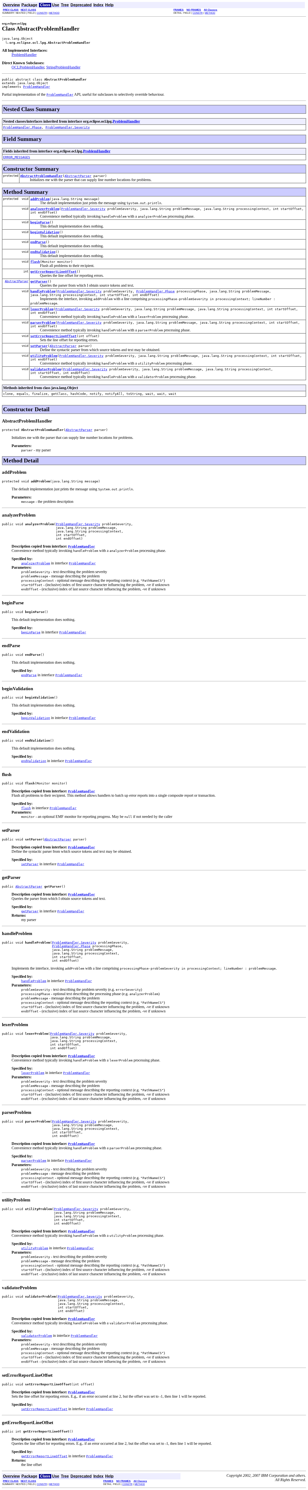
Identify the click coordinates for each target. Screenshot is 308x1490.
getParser (39, 281)
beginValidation (44, 232)
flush (35, 262)
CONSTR (42, 13)
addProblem (40, 199)
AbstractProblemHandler (41, 176)
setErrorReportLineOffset (53, 336)
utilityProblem (43, 356)
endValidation (42, 252)
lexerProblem (41, 309)
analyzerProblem (44, 209)
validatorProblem (45, 369)
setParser (39, 346)
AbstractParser (77, 176)
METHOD (54, 13)
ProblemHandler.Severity (67, 127)
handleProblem (42, 291)
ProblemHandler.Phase (22, 127)
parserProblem (42, 322)
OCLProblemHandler (28, 67)
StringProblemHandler (63, 67)
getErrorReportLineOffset (53, 271)
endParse (38, 242)
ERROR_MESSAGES (16, 157)
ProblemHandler (24, 55)
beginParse (40, 222)
